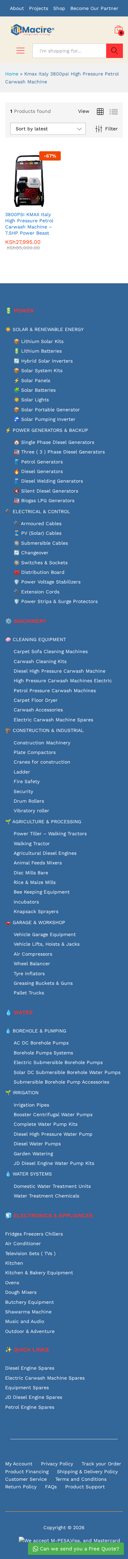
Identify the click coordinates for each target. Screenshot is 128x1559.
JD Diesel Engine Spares (33, 1397)
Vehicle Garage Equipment (45, 934)
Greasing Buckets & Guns (43, 983)
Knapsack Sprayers (36, 911)
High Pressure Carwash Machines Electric (63, 680)
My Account (18, 1463)
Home (11, 73)
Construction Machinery (42, 742)
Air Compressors (33, 954)
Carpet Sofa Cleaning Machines (51, 651)
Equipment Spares (27, 1387)
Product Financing (26, 1471)
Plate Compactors (35, 752)
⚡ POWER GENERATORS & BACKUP (46, 430)
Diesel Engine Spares (29, 1368)
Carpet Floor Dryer (36, 700)
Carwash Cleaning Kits (40, 661)
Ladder (22, 772)
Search (114, 51)
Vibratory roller (31, 810)
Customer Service (26, 1479)
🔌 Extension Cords (36, 591)
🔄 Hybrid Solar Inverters (43, 361)
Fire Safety (27, 781)
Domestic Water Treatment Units (52, 1186)
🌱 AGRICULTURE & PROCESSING (43, 821)
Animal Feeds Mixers (38, 862)
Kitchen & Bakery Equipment (39, 1272)
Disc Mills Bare (31, 872)
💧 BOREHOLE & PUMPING (35, 1031)
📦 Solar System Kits (38, 370)
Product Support (85, 1486)
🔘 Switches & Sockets (41, 562)
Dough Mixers (21, 1292)
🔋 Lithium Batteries (38, 351)
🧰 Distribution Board (39, 572)
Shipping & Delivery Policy (87, 1471)
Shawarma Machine (28, 1311)
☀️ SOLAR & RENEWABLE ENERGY (44, 329)
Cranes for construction (42, 762)
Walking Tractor (32, 843)
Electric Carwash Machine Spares (53, 719)
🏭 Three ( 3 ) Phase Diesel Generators (59, 451)
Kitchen (14, 1263)
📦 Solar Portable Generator (47, 409)
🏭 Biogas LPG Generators (44, 500)
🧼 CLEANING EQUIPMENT (35, 639)
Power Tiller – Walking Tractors (50, 833)
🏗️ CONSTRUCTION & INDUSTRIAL (44, 730)
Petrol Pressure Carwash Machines (55, 690)
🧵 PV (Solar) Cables (37, 533)
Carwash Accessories (38, 709)
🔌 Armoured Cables (37, 523)
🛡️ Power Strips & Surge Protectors (56, 601)
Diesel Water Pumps (37, 1143)
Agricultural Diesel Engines (45, 853)
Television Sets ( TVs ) (30, 1253)
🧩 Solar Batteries (35, 390)
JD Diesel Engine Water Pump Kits (54, 1163)
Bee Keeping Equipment (42, 892)
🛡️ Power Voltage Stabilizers (47, 581)
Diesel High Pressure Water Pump (53, 1134)
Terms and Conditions (80, 1479)
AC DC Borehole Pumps (41, 1043)
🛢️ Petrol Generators (38, 461)
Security (23, 791)
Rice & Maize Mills (35, 882)
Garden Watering (33, 1153)
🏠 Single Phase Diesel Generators (54, 442)
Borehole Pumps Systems (43, 1052)
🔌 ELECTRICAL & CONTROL (37, 511)
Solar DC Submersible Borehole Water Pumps (67, 1072)
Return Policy (21, 1486)
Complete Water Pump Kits (45, 1124)
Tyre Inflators (29, 973)
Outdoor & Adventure (30, 1331)
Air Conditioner (23, 1243)
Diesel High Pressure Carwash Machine (59, 671)
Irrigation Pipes (31, 1105)
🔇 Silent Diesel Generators (46, 491)
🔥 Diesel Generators (38, 471)
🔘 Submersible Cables (41, 543)
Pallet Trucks (29, 992)
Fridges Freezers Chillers (34, 1234)
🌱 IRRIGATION (22, 1092)
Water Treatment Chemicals (46, 1195)
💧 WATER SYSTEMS (28, 1174)
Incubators (26, 902)
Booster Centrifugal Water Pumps (53, 1114)
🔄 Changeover (31, 552)
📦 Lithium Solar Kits (38, 341)
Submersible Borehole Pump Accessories (61, 1082)
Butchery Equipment (29, 1302)
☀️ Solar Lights (31, 399)
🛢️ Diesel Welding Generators (48, 481)
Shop (59, 8)
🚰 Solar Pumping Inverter (44, 419)
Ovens (12, 1282)
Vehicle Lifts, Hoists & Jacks (47, 944)
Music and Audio (24, 1321)
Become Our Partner (94, 8)
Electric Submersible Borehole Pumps (58, 1062)
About (17, 8)
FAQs (51, 1486)
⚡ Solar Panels (32, 380)
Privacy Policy (57, 1463)
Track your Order (101, 1463)
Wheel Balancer (32, 963)
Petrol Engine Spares (29, 1407)
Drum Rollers (29, 801)
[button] (16, 203)
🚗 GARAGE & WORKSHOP (35, 922)
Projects (38, 8)
